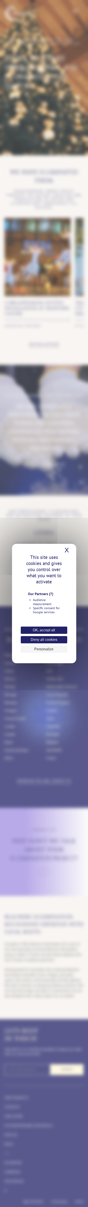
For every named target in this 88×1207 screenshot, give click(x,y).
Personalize (43, 649)
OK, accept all (44, 630)
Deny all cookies (44, 640)
